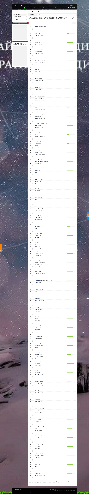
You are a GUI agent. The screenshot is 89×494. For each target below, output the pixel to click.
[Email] (74, 7)
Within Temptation (37, 305)
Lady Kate (36, 320)
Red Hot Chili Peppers (38, 26)
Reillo (35, 156)
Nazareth (36, 260)
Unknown (36, 107)
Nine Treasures (37, 289)
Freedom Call (36, 300)
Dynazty (36, 73)
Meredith (36, 179)
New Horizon (36, 246)
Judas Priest (36, 435)
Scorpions (36, 138)
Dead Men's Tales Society (38, 397)
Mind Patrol (36, 475)
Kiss (35, 116)
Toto (35, 372)
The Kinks (36, 383)
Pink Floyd (36, 266)
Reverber (36, 334)
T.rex (35, 42)
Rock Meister (36, 67)
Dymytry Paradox (37, 159)
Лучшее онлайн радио (17, 489)
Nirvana (36, 141)
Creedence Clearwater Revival (39, 46)
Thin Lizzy (36, 98)
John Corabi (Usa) (37, 53)
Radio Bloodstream (37, 177)
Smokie (36, 147)
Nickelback (36, 51)
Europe (36, 181)
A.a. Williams (36, 186)
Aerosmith (36, 31)
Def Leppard (36, 89)
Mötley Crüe (36, 345)
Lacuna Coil (36, 347)
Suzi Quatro (36, 96)
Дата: (54, 22)
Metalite (36, 466)
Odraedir (36, 69)
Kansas (36, 464)
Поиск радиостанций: (32, 14)
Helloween (36, 473)
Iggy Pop (36, 358)
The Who (36, 271)
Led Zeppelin (36, 136)
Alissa (35, 112)
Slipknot (36, 145)
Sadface (36, 233)
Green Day (36, 82)
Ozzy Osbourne (37, 199)
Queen (35, 49)
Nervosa (36, 91)
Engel (35, 183)
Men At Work (36, 125)
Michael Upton (37, 388)
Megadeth (36, 311)
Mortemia (36, 71)
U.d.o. (35, 356)
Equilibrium (36, 329)
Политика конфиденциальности (19, 491)
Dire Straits (36, 94)
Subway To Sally (37, 354)
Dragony (36, 143)
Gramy (35, 406)
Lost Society (36, 100)
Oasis (35, 190)
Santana (36, 430)
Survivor (36, 174)
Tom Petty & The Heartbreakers (39, 161)
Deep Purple (36, 367)
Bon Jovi (36, 197)
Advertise (36, 448)
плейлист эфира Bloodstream (57, 481)
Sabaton (36, 37)
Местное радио (17, 14)
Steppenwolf (36, 40)
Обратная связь (32, 492)
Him (35, 439)
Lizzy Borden (36, 87)
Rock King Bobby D (37, 55)
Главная (31, 7)
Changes (36, 314)
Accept (36, 365)
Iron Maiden (36, 132)
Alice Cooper (36, 76)
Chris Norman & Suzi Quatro (38, 109)
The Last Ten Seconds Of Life (39, 123)
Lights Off (36, 403)
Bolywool (36, 210)
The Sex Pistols (37, 114)
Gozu (35, 208)
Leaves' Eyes (36, 323)
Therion (36, 44)
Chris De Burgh (37, 80)
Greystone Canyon (37, 361)
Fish (35, 316)
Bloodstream (54, 17)
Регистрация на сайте (42, 490)
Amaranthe (36, 239)
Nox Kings (36, 401)
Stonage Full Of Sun (37, 444)
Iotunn (35, 33)
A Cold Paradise (37, 410)
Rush (35, 318)
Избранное (37, 7)
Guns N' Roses (37, 103)
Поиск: (30, 22)
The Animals (36, 269)
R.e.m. (35, 235)
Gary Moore (36, 35)
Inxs (35, 78)
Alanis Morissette (37, 213)
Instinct (36, 204)
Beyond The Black (37, 302)
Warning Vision (37, 251)
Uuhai (35, 296)
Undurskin (36, 275)
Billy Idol (36, 399)
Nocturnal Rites (37, 352)
